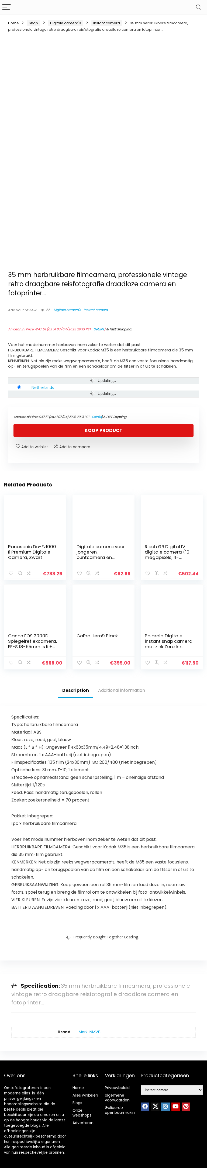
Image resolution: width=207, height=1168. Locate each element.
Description (75, 690)
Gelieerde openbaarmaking (121, 1110)
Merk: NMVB (90, 1032)
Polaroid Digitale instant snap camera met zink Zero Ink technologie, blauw (168, 644)
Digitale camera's (65, 23)
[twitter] (155, 1107)
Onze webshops (82, 1113)
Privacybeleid (117, 1087)
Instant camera (106, 23)
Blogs (77, 1102)
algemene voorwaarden (117, 1098)
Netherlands (42, 387)
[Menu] (6, 7)
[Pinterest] (186, 1107)
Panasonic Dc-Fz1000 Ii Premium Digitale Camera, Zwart (32, 552)
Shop (33, 23)
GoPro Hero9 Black (97, 636)
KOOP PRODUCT (103, 430)
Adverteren (83, 1122)
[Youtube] (175, 1107)
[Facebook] (145, 1107)
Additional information (121, 690)
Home (13, 23)
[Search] (198, 7)
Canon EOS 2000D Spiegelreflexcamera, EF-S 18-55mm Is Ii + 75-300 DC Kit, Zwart (32, 644)
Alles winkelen (85, 1095)
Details (99, 329)
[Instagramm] (165, 1107)
